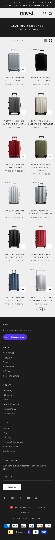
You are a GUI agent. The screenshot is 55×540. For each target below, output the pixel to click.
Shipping (7, 437)
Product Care (9, 451)
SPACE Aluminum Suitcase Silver (14, 212)
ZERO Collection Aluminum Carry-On (41, 299)
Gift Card (7, 371)
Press (5, 400)
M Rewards (8, 395)
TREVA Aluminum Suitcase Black (41, 79)
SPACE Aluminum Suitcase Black (14, 255)
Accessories (8, 366)
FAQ (5, 433)
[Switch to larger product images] (45, 40)
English (26, 512)
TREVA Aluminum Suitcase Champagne (40, 122)
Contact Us (8, 428)
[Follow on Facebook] (4, 498)
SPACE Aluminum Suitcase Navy (14, 299)
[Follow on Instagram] (12, 498)
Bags (5, 362)
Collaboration (9, 413)
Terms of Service (11, 404)
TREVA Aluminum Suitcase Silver (14, 79)
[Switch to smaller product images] (50, 40)
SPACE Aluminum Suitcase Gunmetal (41, 212)
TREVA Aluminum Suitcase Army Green (41, 167)
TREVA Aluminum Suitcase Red (14, 166)
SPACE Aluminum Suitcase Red (41, 255)
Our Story (7, 390)
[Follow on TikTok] (36, 498)
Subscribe (11, 487)
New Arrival (8, 353)
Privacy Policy (9, 409)
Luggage (7, 357)
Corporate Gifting (11, 376)
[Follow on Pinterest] (20, 498)
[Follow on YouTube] (28, 498)
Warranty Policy (10, 446)
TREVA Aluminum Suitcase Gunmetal (14, 122)
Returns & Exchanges (13, 442)
